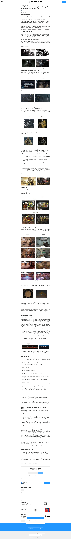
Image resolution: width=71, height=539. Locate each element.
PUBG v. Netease (29, 189)
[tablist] (24, 490)
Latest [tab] (23, 500)
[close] (43, 509)
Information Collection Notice (35, 520)
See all (22, 520)
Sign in (68, 1)
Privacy (37, 533)
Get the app (39, 535)
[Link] (19, 15)
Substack (31, 537)
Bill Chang (25, 504)
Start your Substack (33, 535)
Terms (39, 533)
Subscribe (64, 1)
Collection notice (42, 533)
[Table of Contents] (0, 269)
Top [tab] (21, 500)
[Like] (21, 13)
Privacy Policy (41, 520)
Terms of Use (39, 519)
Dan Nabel (25, 483)
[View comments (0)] (23, 13)
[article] (35, 504)
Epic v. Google (23, 502)
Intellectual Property (24, 5)
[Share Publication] (61, 2)
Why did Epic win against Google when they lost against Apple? (29, 503)
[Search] (59, 2)
